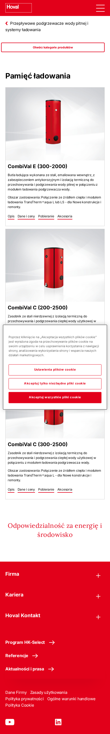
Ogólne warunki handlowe (71, 698)
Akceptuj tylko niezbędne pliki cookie (55, 383)
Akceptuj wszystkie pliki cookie (55, 397)
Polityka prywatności (24, 698)
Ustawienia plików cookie (55, 369)
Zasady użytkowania (48, 692)
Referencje (16, 655)
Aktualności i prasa (24, 668)
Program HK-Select (25, 642)
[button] (11, 216)
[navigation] (100, 8)
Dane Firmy (16, 692)
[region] (53, 53)
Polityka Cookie (19, 705)
